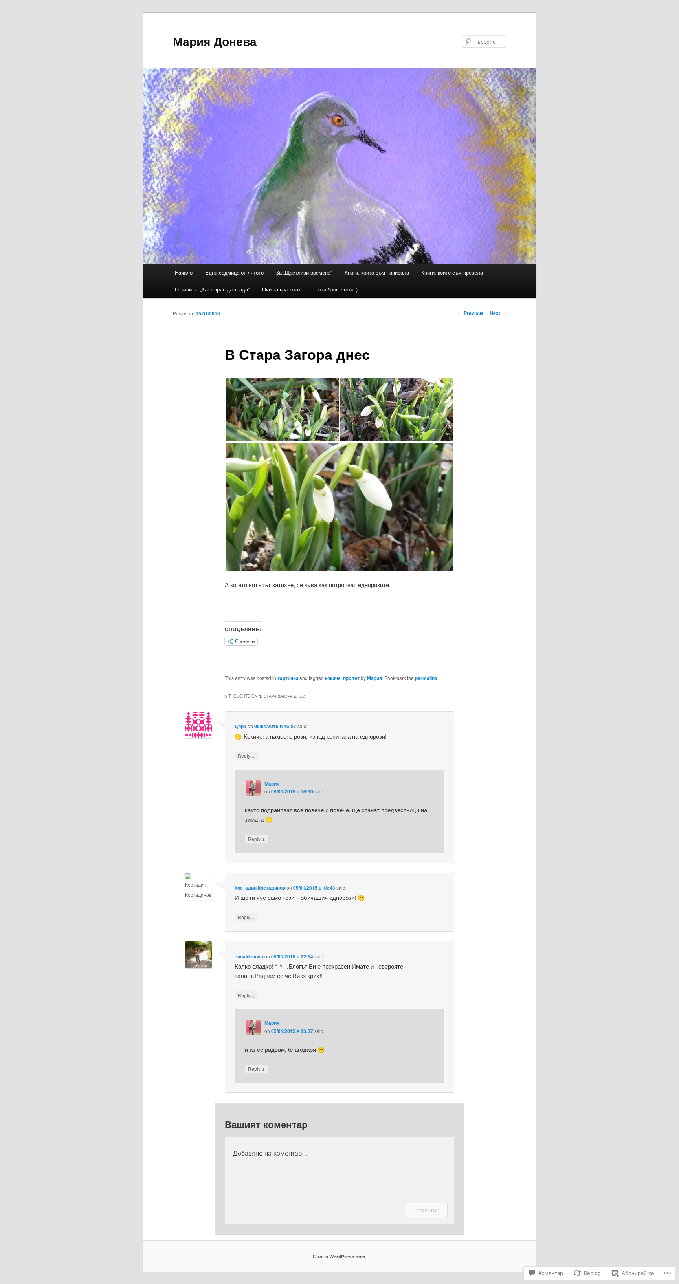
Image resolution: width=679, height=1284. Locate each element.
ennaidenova (249, 956)
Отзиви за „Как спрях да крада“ (212, 289)
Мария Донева (215, 41)
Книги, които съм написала (377, 272)
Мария (374, 677)
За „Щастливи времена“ (304, 272)
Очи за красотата (282, 289)
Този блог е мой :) (337, 289)
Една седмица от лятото (234, 272)
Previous (471, 313)
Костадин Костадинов (260, 887)
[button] (282, 409)
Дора (240, 726)
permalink (426, 677)
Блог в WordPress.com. (340, 1256)
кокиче (333, 677)
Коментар (426, 1210)
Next (498, 313)
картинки (287, 677)
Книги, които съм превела (452, 272)
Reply (246, 755)
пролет (351, 677)
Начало (184, 272)
